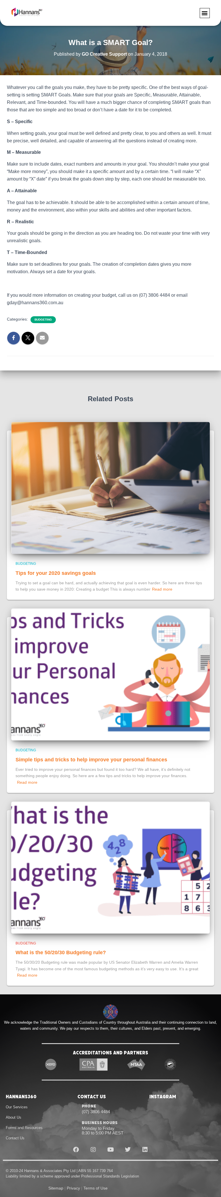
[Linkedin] (145, 1149)
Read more (162, 589)
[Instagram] (93, 1149)
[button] (205, 13)
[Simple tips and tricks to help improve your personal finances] (110, 674)
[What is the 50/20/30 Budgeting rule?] (110, 867)
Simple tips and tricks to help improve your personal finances (91, 760)
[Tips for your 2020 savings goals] (110, 487)
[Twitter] (128, 1149)
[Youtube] (110, 1149)
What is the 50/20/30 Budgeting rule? (61, 952)
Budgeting (43, 319)
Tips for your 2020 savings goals (56, 573)
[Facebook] (76, 1149)
